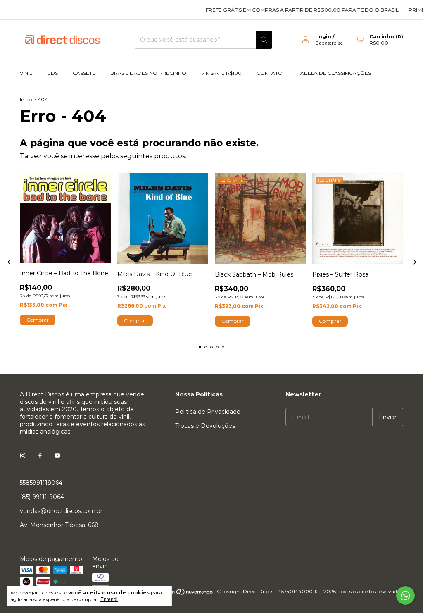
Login (323, 36)
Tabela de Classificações (334, 73)
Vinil (26, 73)
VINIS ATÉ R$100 (221, 73)
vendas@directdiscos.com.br (61, 511)
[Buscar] (264, 40)
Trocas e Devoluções (205, 425)
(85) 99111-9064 (42, 497)
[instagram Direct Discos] (23, 455)
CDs (52, 73)
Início (26, 99)
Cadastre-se (329, 43)
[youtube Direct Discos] (57, 455)
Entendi (109, 599)
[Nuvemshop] (182, 593)
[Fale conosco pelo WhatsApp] (405, 595)
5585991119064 (41, 483)
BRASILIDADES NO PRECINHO (148, 73)
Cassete (84, 73)
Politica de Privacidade (207, 411)
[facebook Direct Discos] (40, 455)
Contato (270, 73)
